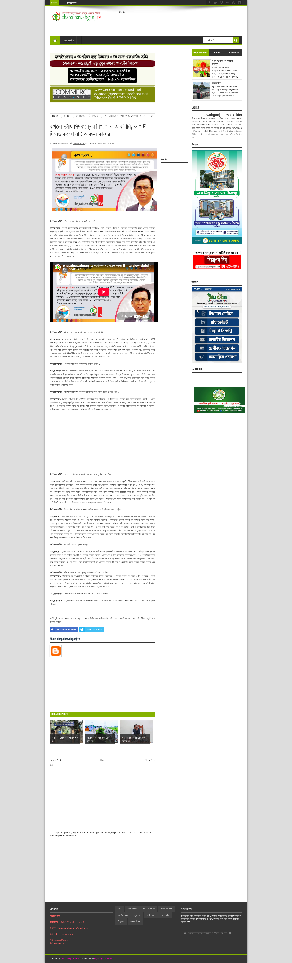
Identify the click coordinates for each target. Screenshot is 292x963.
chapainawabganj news (211, 115)
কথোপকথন (151, 915)
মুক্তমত (137, 915)
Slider (94, 143)
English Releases (210, 131)
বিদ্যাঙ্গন (121, 921)
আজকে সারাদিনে (215, 118)
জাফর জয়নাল (233, 131)
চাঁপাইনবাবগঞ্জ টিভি (198, 134)
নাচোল (240, 131)
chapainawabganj (234, 128)
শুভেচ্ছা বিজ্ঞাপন (215, 134)
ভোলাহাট (207, 134)
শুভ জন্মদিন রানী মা (218, 128)
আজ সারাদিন (68, 40)
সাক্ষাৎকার (111, 143)
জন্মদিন (236, 134)
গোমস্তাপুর (238, 125)
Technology (224, 134)
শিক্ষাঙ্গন (239, 118)
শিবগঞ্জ (202, 124)
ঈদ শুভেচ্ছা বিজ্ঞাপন (218, 125)
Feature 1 (230, 121)
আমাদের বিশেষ (149, 908)
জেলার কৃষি (196, 124)
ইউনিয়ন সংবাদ (196, 131)
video (208, 124)
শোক (205, 121)
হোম (119, 908)
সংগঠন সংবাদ (230, 118)
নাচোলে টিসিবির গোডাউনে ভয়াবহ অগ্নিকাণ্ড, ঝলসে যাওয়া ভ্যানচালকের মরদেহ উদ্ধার (100, 2)
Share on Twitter (94, 629)
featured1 (229, 125)
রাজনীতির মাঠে (102, 143)
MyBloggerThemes (103, 959)
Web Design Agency (70, 959)
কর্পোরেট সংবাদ (224, 131)
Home (103, 760)
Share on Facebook (66, 629)
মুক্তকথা (239, 121)
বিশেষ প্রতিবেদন (199, 118)
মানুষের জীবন (216, 83)
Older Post (150, 760)
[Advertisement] (180, 22)
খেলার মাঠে (212, 121)
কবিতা (231, 134)
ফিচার (193, 128)
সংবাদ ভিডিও (135, 921)
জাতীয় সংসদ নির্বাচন (203, 128)
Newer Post (55, 760)
